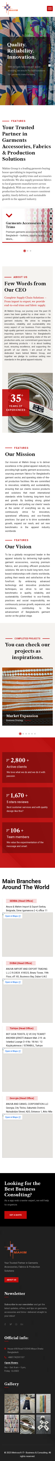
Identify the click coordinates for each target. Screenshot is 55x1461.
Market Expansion (22, 716)
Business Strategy (14, 720)
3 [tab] (30, 251)
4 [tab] (29, 733)
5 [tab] (32, 733)
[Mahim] (10, 8)
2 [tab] (27, 251)
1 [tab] (24, 251)
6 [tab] (35, 733)
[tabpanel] (27, 228)
